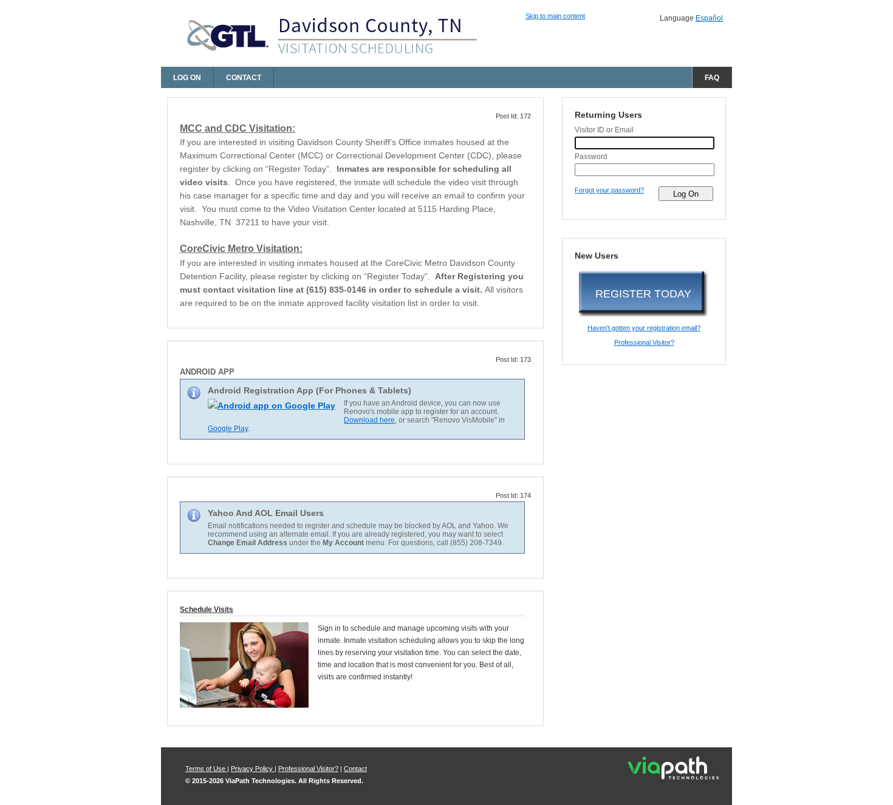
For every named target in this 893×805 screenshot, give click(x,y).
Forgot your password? (609, 190)
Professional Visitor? (644, 342)
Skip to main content (555, 15)
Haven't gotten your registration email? (643, 327)
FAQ (712, 77)
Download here (369, 420)
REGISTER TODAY (643, 294)
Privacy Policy (253, 768)
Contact (243, 77)
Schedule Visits (206, 609)
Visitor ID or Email (604, 130)
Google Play (228, 428)
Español (709, 18)
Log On (187, 77)
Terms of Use (206, 768)
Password (591, 156)
